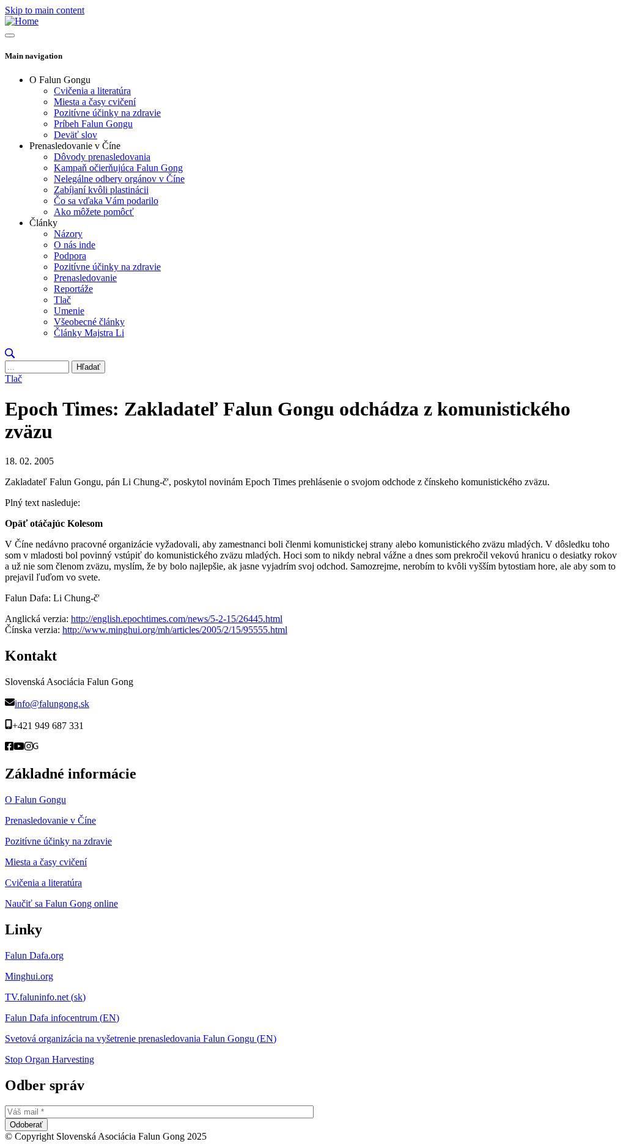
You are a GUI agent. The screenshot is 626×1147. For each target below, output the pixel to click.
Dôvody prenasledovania (102, 157)
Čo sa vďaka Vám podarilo (106, 201)
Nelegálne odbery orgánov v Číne (119, 179)
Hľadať (88, 367)
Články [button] (43, 223)
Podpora (70, 256)
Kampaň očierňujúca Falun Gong (118, 168)
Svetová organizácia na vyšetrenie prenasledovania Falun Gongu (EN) (140, 1038)
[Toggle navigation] (10, 35)
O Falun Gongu (35, 799)
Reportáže (73, 289)
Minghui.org (29, 976)
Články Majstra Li (89, 333)
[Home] (22, 21)
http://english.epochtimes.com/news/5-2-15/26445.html (176, 619)
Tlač (62, 300)
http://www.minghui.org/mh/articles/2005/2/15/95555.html (174, 630)
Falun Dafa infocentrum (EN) (62, 1018)
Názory (68, 234)
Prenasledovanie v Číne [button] (74, 146)
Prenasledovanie (85, 278)
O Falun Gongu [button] (59, 80)
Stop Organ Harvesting (49, 1059)
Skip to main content (44, 10)
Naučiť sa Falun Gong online (61, 903)
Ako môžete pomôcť (94, 212)
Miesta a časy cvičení (95, 102)
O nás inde (74, 245)
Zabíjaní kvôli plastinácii (101, 190)
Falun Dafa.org (34, 955)
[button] (10, 355)
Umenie (69, 311)
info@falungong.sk (52, 703)
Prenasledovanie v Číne (50, 820)
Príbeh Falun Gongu (93, 124)
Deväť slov (75, 135)
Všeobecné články (89, 322)
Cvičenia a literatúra (92, 91)
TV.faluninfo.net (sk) (45, 997)
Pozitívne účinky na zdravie (107, 113)
